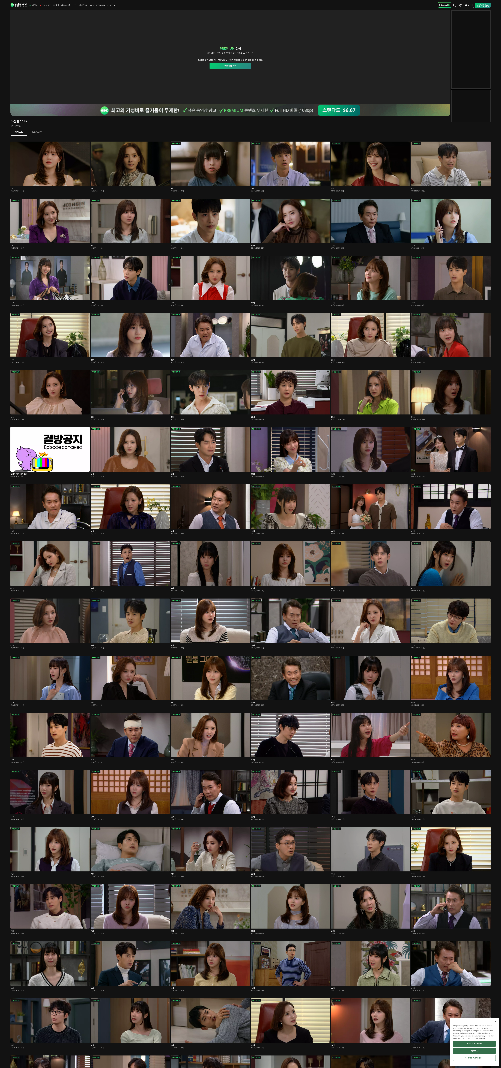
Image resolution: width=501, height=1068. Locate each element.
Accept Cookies (474, 1043)
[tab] (19, 132)
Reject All (474, 1050)
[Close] (496, 1021)
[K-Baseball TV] (444, 5)
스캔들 (14, 121)
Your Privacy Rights (474, 1058)
